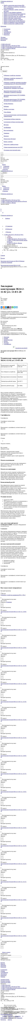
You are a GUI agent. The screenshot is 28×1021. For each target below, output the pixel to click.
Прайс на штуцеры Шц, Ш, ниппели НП (14, 16)
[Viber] (10, 307)
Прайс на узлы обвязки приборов (12, 12)
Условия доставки (5, 981)
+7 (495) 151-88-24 (8, 48)
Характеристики (8, 340)
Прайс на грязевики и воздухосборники (14, 22)
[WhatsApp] (12, 307)
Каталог (3, 962)
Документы (7, 33)
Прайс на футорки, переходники (12, 18)
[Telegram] (17, 307)
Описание (6, 337)
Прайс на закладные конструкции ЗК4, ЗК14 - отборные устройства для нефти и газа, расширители (15, 7)
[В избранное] (2, 302)
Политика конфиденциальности (11, 1017)
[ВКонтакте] (1, 307)
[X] (8, 307)
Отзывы (6, 30)
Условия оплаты (5, 979)
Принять (23, 1011)
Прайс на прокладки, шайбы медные (13, 23)
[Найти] (2, 163)
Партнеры (3, 965)
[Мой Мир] (6, 307)
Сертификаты (7, 31)
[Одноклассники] (4, 307)
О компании (7, 29)
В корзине (9, 602)
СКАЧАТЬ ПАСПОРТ (21, 348)
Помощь (3, 976)
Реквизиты (6, 34)
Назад (9, 236)
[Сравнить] (2, 304)
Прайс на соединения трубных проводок (14, 13)
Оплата (6, 341)
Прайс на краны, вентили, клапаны (13, 19)
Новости (3, 964)
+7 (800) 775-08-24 (14, 47)
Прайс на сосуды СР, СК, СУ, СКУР (13, 15)
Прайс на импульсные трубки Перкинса (14, 21)
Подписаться (4, 958)
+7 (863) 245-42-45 (5, 44)
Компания (3, 967)
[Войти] (1, 207)
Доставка (6, 342)
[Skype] (15, 307)
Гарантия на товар (5, 982)
